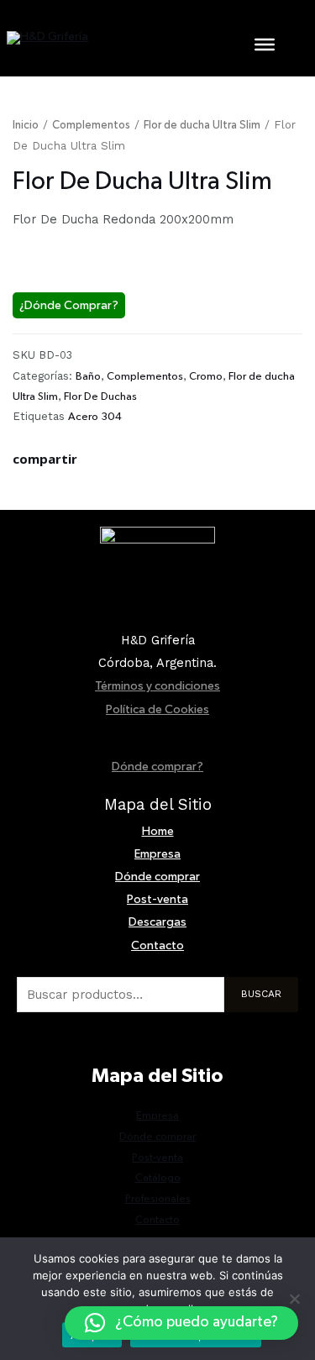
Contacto (157, 945)
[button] (181, 1323)
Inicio (26, 125)
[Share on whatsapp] (32, 485)
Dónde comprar (157, 876)
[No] (294, 1298)
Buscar (261, 994)
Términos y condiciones (157, 686)
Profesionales (158, 1199)
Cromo (206, 376)
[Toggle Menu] (265, 44)
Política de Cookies (157, 709)
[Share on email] (46, 485)
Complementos (91, 125)
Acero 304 (95, 417)
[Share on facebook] (18, 485)
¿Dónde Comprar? (68, 305)
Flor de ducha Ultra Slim (202, 125)
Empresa (157, 854)
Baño (88, 376)
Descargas (157, 922)
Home (158, 831)
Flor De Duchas (100, 396)
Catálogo (158, 1178)
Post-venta (157, 899)
